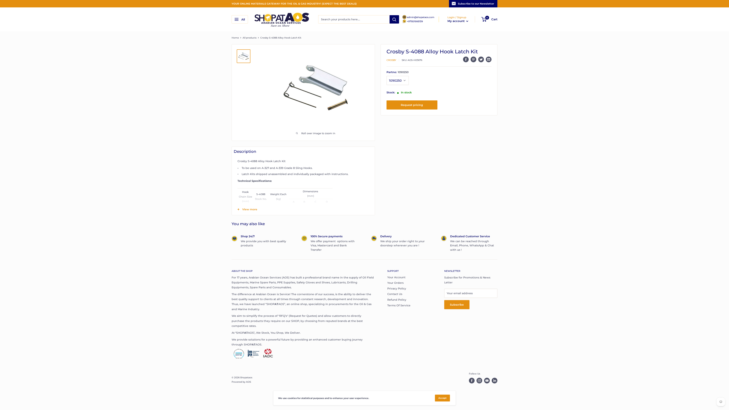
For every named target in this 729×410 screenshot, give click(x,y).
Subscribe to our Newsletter (476, 3)
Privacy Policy (396, 288)
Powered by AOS (241, 381)
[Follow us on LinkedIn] (494, 380)
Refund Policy (396, 299)
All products (249, 37)
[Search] (394, 19)
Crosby (391, 60)
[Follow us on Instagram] (479, 380)
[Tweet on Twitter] (481, 59)
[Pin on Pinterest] (473, 59)
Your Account (396, 277)
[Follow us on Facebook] (472, 380)
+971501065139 (415, 21)
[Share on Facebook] (466, 59)
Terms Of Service (398, 305)
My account (456, 21)
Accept (442, 398)
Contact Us (394, 294)
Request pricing (412, 105)
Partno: (398, 72)
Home (235, 37)
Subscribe (457, 304)
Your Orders (395, 283)
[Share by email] (489, 59)
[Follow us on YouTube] (487, 380)
